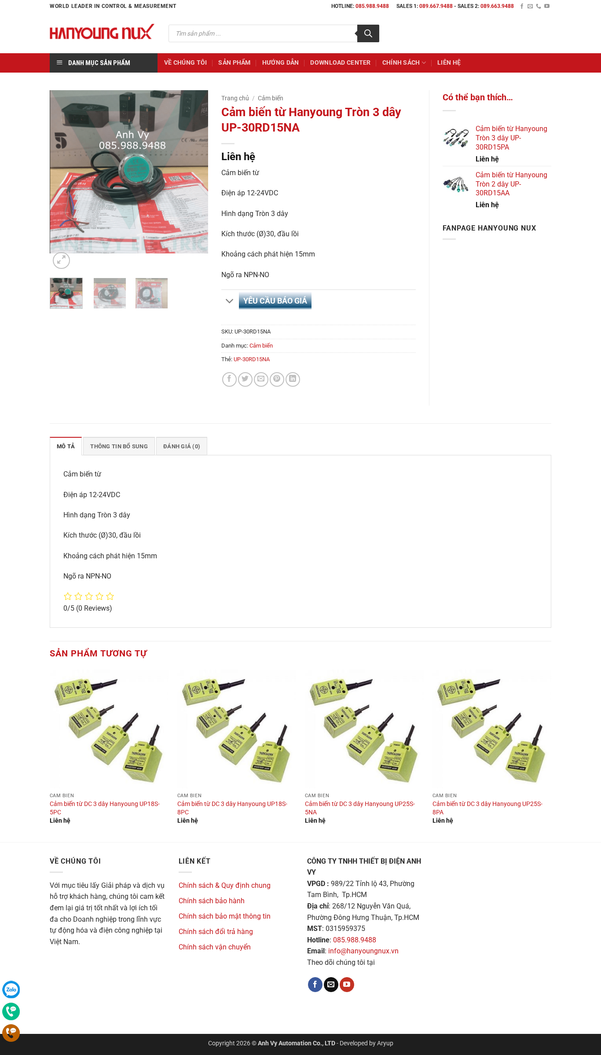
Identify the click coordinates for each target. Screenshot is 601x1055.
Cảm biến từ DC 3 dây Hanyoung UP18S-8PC (232, 808)
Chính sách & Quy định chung (225, 885)
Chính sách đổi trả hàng (216, 931)
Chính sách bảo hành (212, 901)
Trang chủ (235, 98)
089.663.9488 (497, 6)
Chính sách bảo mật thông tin (225, 916)
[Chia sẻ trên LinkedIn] (293, 379)
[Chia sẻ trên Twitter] (245, 379)
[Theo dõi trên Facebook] (521, 7)
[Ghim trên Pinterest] (277, 379)
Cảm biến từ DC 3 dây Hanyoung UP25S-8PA (487, 808)
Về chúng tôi (185, 62)
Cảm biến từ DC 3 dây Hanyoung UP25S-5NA (360, 808)
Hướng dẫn (280, 62)
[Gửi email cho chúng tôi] (530, 7)
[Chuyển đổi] (229, 301)
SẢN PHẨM (234, 62)
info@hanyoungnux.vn (363, 951)
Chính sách (401, 62)
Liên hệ (449, 62)
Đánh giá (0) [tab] (181, 446)
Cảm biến (270, 98)
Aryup (385, 1043)
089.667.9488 (436, 6)
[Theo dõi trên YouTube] (547, 7)
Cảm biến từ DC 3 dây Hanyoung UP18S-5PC (105, 808)
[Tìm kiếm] (368, 33)
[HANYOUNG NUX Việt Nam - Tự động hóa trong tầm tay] (102, 33)
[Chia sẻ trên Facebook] (229, 379)
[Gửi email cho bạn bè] (261, 379)
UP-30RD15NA (252, 359)
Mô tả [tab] (66, 446)
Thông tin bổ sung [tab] (118, 446)
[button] (61, 260)
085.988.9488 (372, 6)
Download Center (340, 62)
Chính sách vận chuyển (215, 947)
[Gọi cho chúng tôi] (538, 7)
